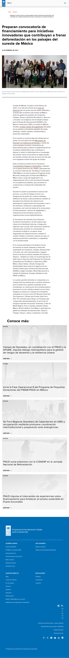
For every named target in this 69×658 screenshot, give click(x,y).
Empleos (38, 577)
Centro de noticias (11, 580)
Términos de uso (58, 633)
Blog (7, 577)
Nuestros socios (10, 566)
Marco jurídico (10, 560)
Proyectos (9, 593)
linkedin (59, 638)
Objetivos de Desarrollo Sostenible (46, 550)
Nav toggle (65, 3)
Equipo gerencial (11, 553)
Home (9, 12)
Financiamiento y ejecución (14, 556)
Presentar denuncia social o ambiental (52, 626)
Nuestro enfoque (40, 547)
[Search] (62, 612)
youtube (55, 638)
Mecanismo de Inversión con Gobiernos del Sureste (29, 141)
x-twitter (47, 638)
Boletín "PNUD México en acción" (15, 599)
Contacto (38, 583)
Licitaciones (39, 580)
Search (62, 3)
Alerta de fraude (58, 630)
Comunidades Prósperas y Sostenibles (27, 166)
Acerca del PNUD (11, 547)
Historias (8, 589)
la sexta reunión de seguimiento (31, 126)
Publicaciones (10, 596)
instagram (51, 638)
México (9, 3)
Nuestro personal (11, 563)
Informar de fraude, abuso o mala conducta (50, 623)
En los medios (10, 583)
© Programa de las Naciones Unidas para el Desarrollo (21, 649)
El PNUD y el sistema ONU (13, 550)
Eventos (8, 586)
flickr (62, 638)
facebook (44, 638)
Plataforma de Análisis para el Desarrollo (17, 602)
